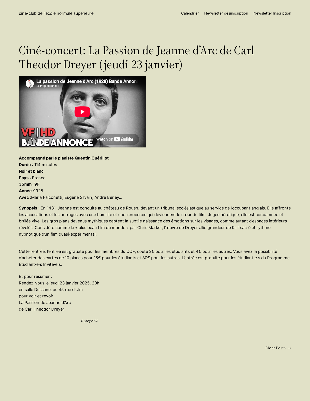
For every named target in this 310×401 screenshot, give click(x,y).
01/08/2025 (89, 320)
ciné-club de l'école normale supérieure (56, 13)
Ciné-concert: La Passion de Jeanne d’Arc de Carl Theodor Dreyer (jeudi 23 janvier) (136, 57)
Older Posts (278, 348)
